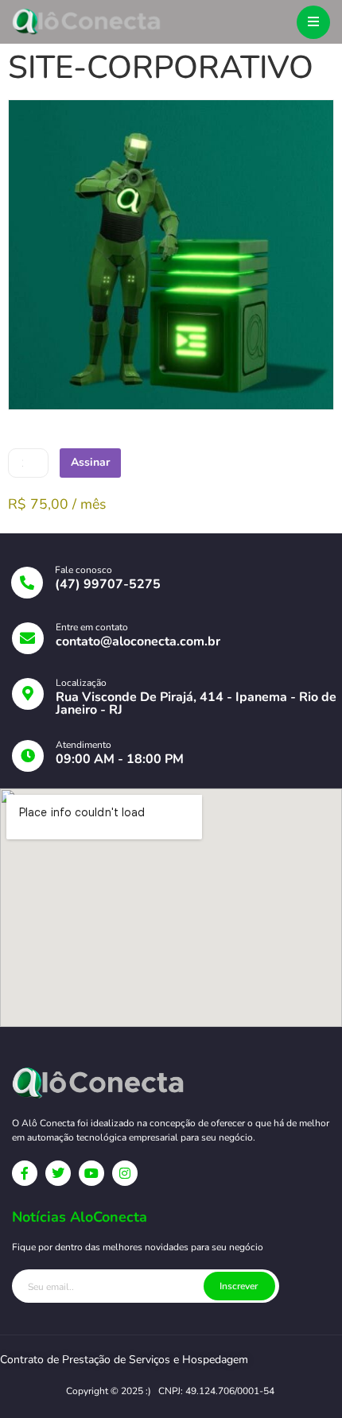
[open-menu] (313, 22)
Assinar (90, 462)
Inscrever (239, 1286)
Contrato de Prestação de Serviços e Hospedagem (124, 1359)
